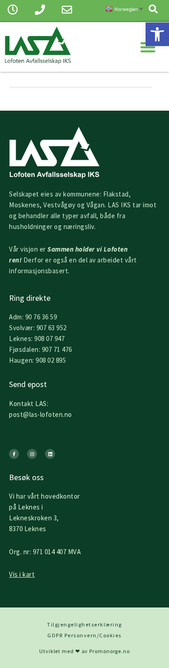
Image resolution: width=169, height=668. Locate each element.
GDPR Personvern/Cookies (84, 635)
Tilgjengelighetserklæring (84, 624)
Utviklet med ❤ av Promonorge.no (84, 651)
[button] (157, 34)
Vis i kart (22, 574)
